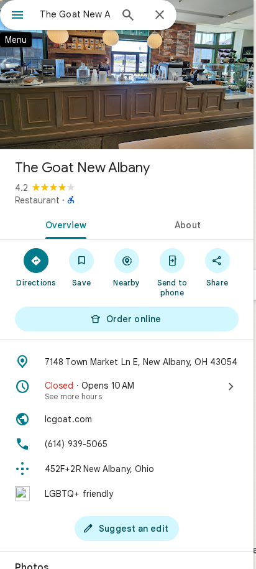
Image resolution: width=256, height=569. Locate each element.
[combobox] (75, 14)
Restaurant (37, 200)
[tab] (63, 224)
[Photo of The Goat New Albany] (127, 74)
